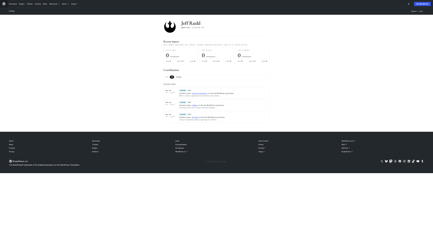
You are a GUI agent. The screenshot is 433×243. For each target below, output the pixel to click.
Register (414, 11)
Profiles (12, 11)
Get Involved (263, 141)
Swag (261, 152)
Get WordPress (422, 4)
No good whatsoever (199, 93)
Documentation (181, 144)
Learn (177, 141)
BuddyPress (347, 152)
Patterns (95, 152)
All (172, 77)
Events (261, 144)
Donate (262, 148)
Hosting (12, 148)
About (11, 141)
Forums (178, 77)
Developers (179, 148)
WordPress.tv (181, 152)
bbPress (346, 148)
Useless (194, 105)
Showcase (96, 141)
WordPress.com (348, 141)
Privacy (12, 152)
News (11, 144)
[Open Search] (408, 4)
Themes (95, 144)
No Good (195, 117)
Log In (421, 11)
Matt (344, 144)
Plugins (94, 148)
